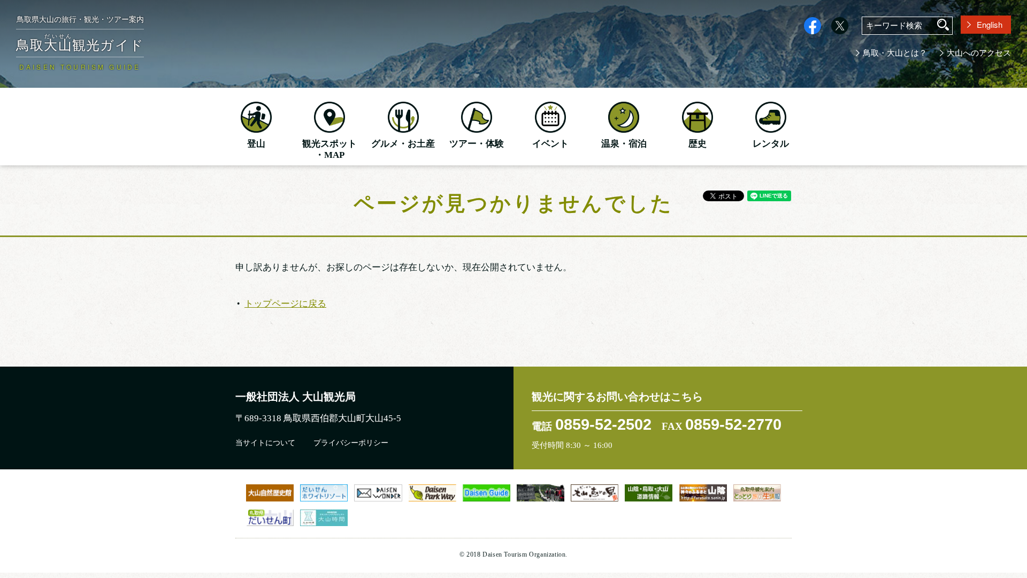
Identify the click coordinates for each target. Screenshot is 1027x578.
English (989, 24)
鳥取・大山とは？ (895, 53)
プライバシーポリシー (350, 443)
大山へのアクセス (979, 53)
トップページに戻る (285, 302)
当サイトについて (265, 443)
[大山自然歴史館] (270, 492)
